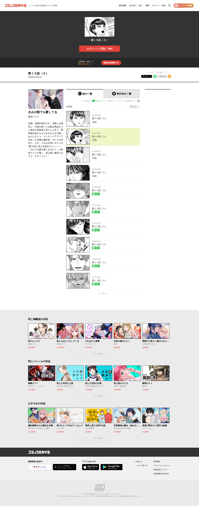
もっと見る (101, 293)
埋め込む (163, 76)
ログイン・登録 (158, 5)
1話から (135, 107)
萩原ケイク (33, 116)
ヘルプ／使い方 (141, 466)
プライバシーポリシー (162, 466)
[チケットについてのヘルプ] (138, 101)
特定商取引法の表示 (161, 474)
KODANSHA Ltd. (64, 496)
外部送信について (160, 470)
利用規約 (156, 461)
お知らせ (138, 461)
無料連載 (122, 5)
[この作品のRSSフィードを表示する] (169, 76)
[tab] (84, 93)
